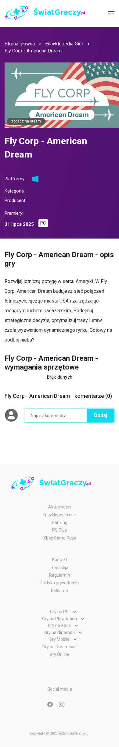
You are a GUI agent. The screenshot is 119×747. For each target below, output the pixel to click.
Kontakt (59, 559)
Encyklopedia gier (59, 514)
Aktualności (59, 506)
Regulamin (59, 575)
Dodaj (100, 415)
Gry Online (59, 654)
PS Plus (59, 530)
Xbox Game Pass (59, 538)
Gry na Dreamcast (59, 646)
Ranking (59, 522)
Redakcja (59, 567)
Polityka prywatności (59, 582)
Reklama (59, 590)
